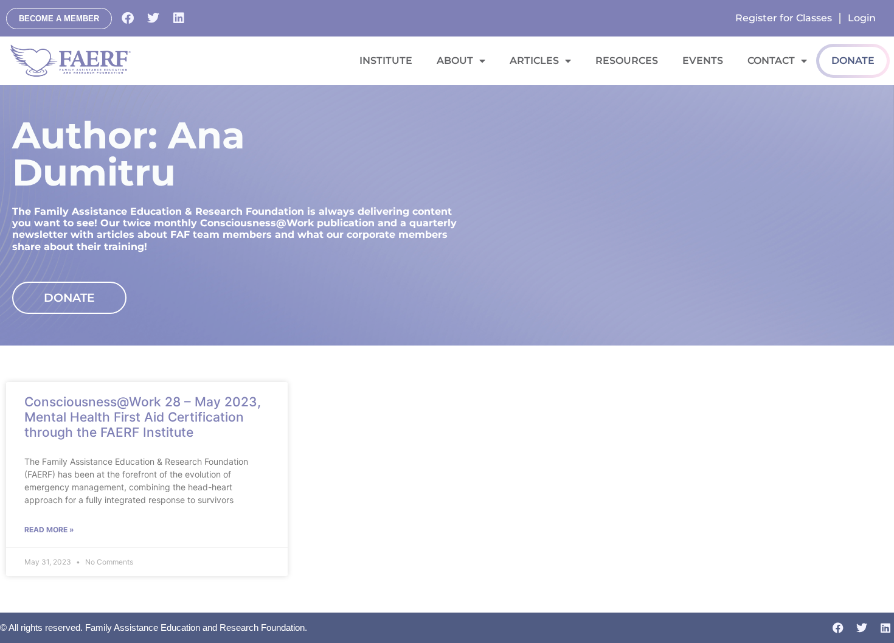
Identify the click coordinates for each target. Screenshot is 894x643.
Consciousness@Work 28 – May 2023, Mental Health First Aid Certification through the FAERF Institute (142, 417)
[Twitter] (153, 18)
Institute (385, 60)
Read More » (49, 529)
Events (702, 60)
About (455, 60)
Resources (626, 60)
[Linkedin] (179, 18)
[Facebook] (127, 18)
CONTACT (771, 60)
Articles (534, 60)
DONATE (853, 60)
